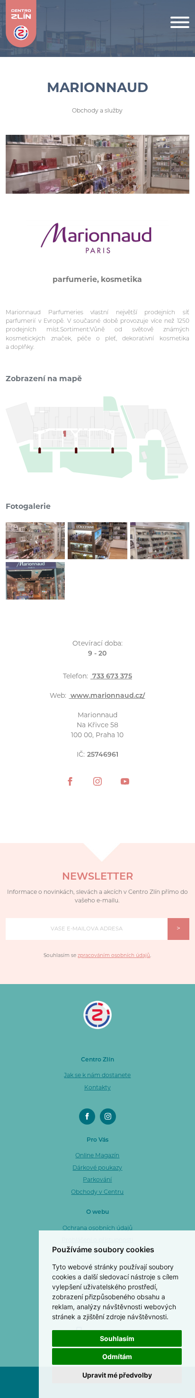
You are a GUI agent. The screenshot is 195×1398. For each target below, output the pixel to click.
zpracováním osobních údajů (114, 955)
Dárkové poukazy (97, 1168)
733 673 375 (111, 676)
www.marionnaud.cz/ (107, 696)
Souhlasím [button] (117, 1338)
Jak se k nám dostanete (97, 1076)
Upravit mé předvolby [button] (117, 1375)
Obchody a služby (97, 111)
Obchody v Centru (97, 1192)
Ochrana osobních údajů (97, 1228)
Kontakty (97, 1088)
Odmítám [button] (117, 1356)
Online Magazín (97, 1156)
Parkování (97, 1180)
